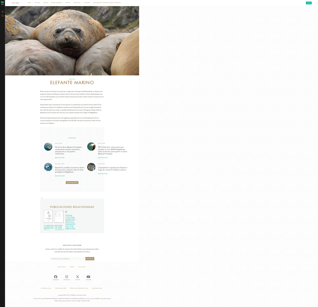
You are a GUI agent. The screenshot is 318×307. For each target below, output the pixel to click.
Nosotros (87, 2)
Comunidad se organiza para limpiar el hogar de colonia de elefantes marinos (112, 168)
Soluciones (77, 2)
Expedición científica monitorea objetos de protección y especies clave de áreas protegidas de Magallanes (69, 169)
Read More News (72, 182)
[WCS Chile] (2, 2)
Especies (68, 2)
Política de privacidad (60, 288)
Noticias (37, 2)
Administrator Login (97, 288)
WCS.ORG (82, 267)
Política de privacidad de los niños (79, 288)
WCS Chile (15, 3)
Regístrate (89, 258)
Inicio (29, 2)
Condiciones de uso (46, 288)
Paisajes (45, 2)
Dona (309, 3)
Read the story (60, 157)
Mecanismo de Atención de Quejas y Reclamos (107, 2)
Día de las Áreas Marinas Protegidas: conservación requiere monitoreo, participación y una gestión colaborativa (68, 150)
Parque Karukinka (56, 2)
